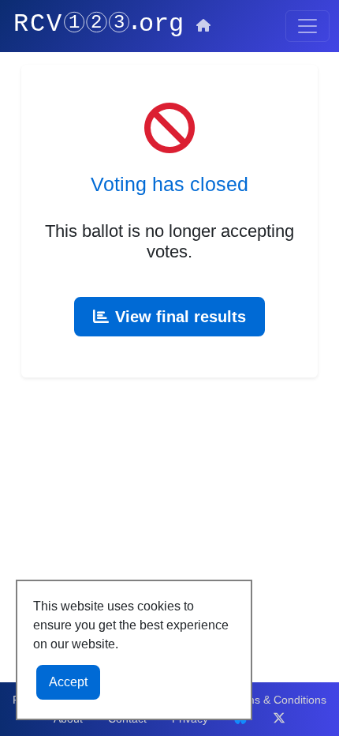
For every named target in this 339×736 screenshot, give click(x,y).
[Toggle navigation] (307, 26)
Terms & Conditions (277, 699)
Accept (68, 682)
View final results (180, 316)
